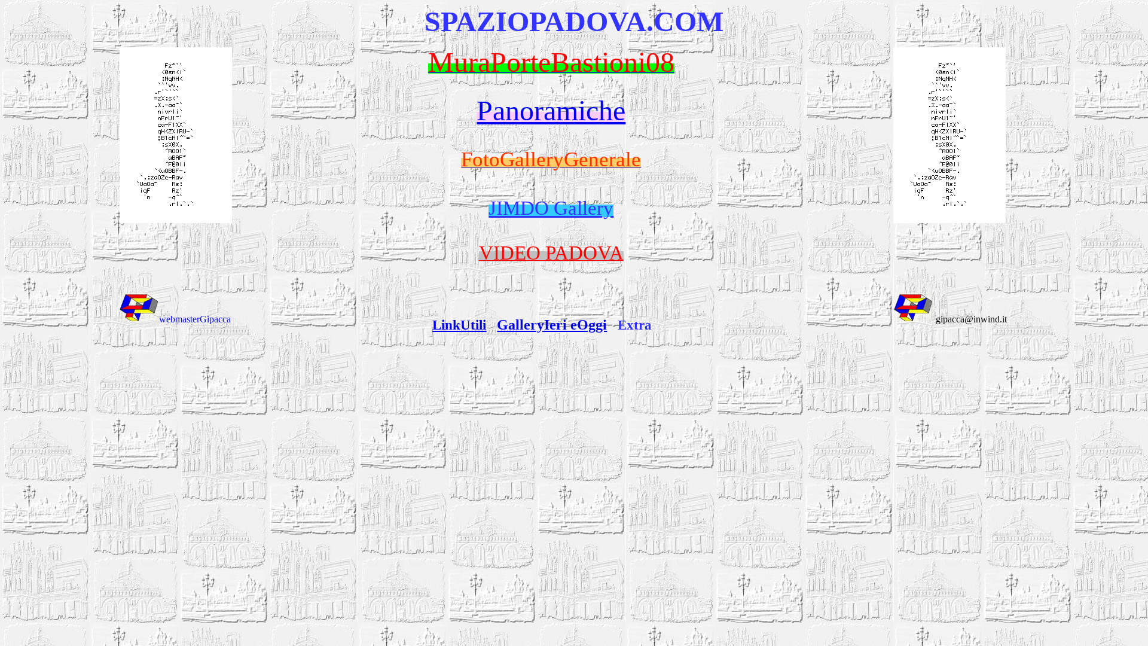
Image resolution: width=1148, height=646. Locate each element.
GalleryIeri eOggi (552, 325)
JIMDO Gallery (550, 208)
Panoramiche (551, 110)
